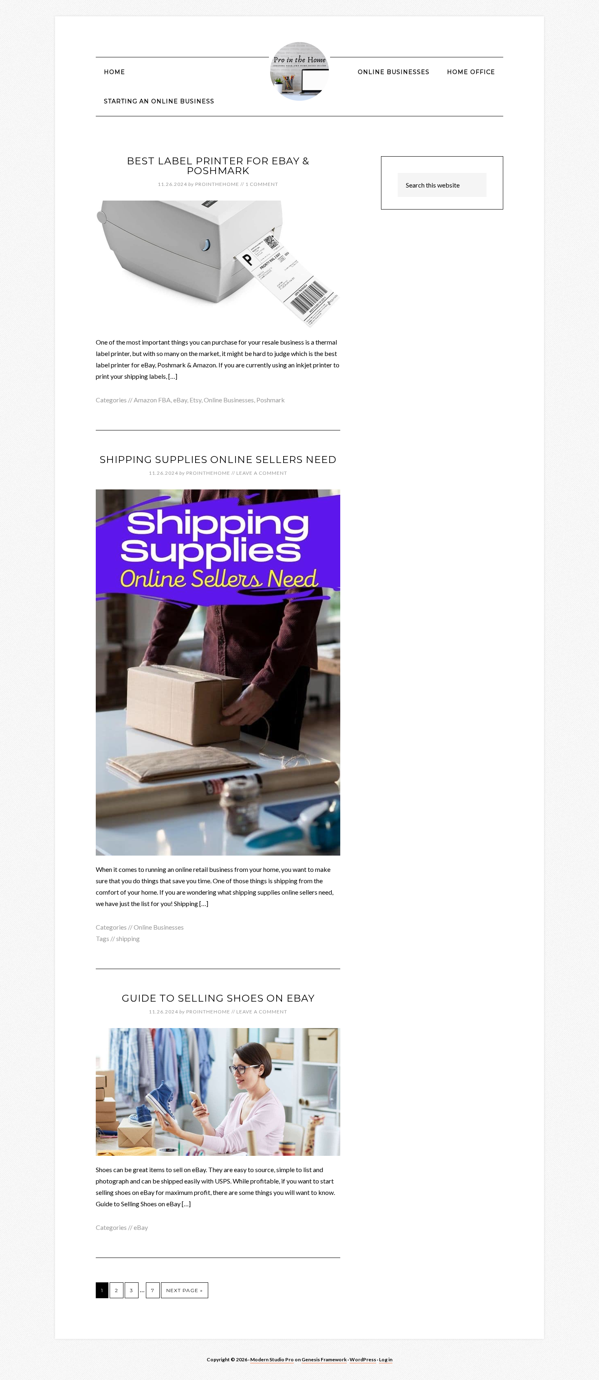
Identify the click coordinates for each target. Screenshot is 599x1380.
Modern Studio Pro (272, 1359)
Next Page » (184, 1290)
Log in (385, 1359)
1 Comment (261, 184)
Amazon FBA (152, 400)
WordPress (363, 1359)
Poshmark (270, 400)
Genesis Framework (324, 1359)
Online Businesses (229, 400)
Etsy (195, 400)
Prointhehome (299, 71)
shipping (128, 938)
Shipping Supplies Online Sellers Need (218, 459)
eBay (180, 400)
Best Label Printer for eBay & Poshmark (218, 166)
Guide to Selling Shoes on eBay (218, 998)
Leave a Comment (261, 473)
